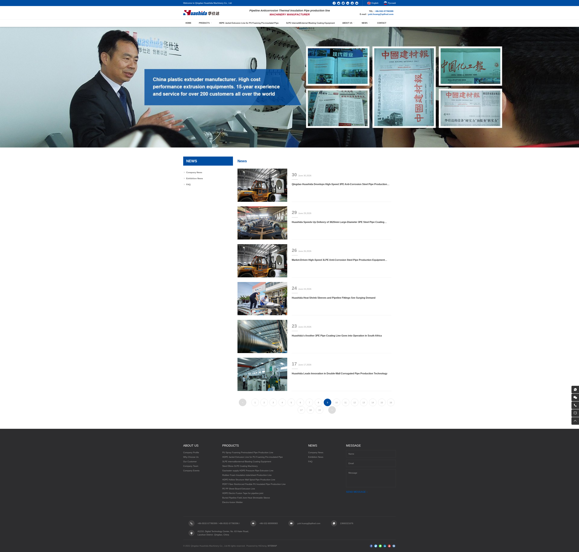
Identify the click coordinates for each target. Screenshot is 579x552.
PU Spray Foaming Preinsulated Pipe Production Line (247, 452)
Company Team (190, 466)
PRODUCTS (204, 23)
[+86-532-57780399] (575, 405)
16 (391, 402)
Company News (194, 172)
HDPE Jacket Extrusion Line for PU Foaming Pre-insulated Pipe (248, 23)
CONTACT (381, 23)
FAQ (188, 184)
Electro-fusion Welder (232, 502)
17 (301, 410)
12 (354, 402)
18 (310, 410)
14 (373, 402)
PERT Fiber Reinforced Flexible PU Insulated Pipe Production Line (254, 484)
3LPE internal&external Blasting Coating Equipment (246, 461)
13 (363, 402)
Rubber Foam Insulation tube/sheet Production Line (247, 475)
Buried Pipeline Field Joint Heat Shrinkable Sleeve (246, 497)
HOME (188, 23)
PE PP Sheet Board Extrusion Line (238, 488)
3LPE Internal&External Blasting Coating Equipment (310, 23)
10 (336, 402)
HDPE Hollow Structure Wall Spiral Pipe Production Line (248, 479)
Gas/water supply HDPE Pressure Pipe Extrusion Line (247, 470)
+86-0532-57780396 (229, 523)
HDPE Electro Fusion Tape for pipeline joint (242, 493)
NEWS (365, 23)
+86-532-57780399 (384, 11)
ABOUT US (347, 23)
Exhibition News (194, 178)
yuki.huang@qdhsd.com (380, 14)
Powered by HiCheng (256, 546)
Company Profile (191, 452)
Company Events (191, 470)
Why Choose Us (191, 457)
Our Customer (190, 461)
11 (345, 402)
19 (319, 410)
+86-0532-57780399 (207, 523)
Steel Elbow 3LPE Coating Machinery (240, 466)
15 (382, 402)
